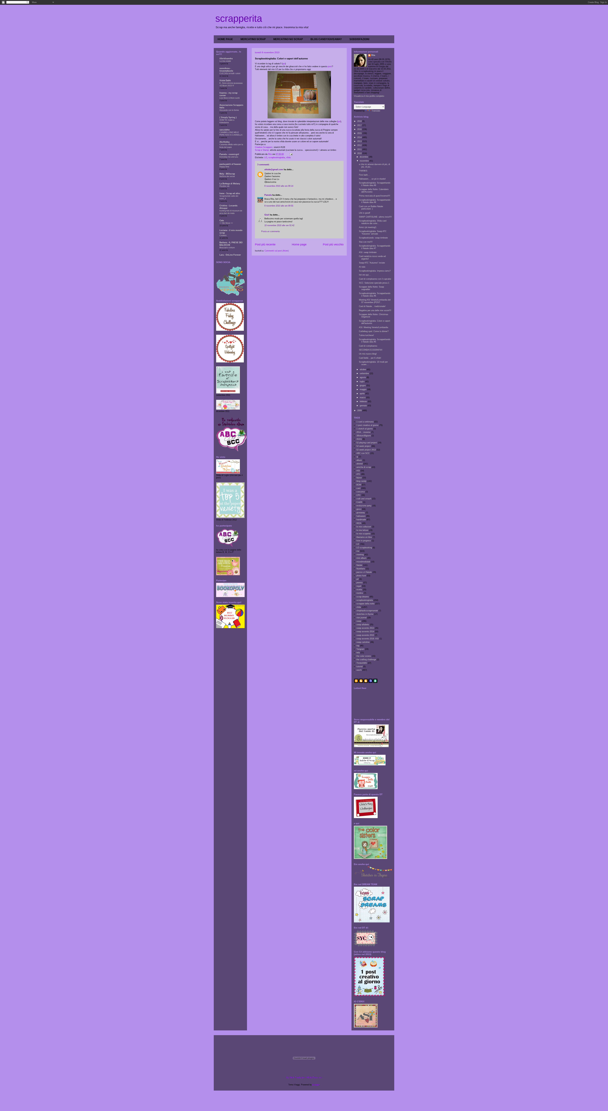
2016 (359, 129)
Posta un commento (270, 231)
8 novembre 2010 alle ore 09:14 (278, 186)
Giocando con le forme (229, 110)
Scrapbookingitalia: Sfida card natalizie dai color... (372, 222)
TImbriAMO (361, 663)
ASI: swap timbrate (368, 252)
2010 (359, 153)
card (358, 488)
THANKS (363, 171)
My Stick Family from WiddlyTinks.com (304, 1077)
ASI (358, 470)
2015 (359, 133)
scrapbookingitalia (276, 157)
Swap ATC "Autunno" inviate (372, 263)
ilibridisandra (226, 58)
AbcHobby (224, 142)
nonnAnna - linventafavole (226, 69)
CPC (358, 495)
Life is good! (364, 213)
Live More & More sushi (229, 98)
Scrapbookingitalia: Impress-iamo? (375, 271)
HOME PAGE (225, 39)
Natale (359, 565)
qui (283, 63)
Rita (373, 55)
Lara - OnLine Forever (230, 255)
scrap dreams (362, 596)
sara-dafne (224, 130)
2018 (359, 121)
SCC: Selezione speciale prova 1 (374, 283)
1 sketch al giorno (364, 428)
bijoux (359, 477)
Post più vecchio (333, 244)
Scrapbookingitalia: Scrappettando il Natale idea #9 (374, 184)
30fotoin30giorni (363, 435)
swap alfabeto (362, 624)
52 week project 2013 (366, 450)
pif (357, 579)
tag (357, 645)
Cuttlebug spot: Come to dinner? (374, 331)
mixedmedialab (363, 561)
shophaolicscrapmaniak (367, 610)
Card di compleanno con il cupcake (375, 279)
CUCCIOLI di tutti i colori (229, 73)
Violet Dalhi (225, 80)
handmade (361, 519)
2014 (359, 137)
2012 (359, 145)
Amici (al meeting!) (367, 227)
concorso (360, 492)
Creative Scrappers (263, 147)
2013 (359, 141)
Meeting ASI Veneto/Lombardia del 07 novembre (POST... (375, 301)
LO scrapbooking (364, 547)
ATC (358, 474)
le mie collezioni (363, 526)
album (359, 460)
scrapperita (238, 18)
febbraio (364, 401)
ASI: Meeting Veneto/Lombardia (373, 327)
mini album (361, 558)
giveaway (360, 512)
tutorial (359, 666)
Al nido (362, 267)
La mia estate (225, 61)
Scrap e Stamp (262, 150)
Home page (299, 244)
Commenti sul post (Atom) (277, 251)
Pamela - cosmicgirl (229, 154)
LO (265, 157)
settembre (365, 373)
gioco (358, 509)
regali (358, 586)
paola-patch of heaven (230, 164)
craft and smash (363, 498)
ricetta (359, 589)
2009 (359, 410)
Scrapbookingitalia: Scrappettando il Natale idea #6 (374, 294)
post (330, 66)
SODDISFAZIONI (359, 39)
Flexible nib (224, 186)
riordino (359, 593)
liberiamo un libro (364, 537)
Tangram (360, 649)
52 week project (363, 446)
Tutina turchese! (366, 335)
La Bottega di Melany (229, 183)
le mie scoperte (363, 533)
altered (359, 463)
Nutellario (360, 568)
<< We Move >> (226, 223)
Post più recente (265, 244)
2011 (359, 149)
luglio (362, 381)
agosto (363, 377)
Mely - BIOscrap (227, 174)
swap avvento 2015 (365, 635)
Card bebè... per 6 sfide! (370, 358)
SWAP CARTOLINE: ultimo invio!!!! (375, 217)
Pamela (268, 195)
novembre (364, 161)
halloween (360, 516)
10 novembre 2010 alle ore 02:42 (279, 225)
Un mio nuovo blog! (368, 354)
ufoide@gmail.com (273, 169)
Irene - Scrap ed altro (229, 193)
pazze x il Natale (364, 572)
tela (358, 652)
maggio (363, 389)
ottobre (363, 369)
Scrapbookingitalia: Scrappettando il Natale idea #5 (374, 340)
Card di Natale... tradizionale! (372, 306)
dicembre (364, 157)
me (357, 551)
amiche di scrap (363, 467)
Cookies (223, 235)
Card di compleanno (368, 346)
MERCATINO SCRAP (253, 39)
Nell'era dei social (227, 176)
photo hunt (361, 575)
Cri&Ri (359, 502)
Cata (221, 220)
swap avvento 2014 (365, 631)
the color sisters (363, 656)
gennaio (363, 405)
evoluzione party (363, 505)
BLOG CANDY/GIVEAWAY (326, 39)
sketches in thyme (364, 614)
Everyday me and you (228, 157)
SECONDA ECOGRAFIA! (370, 350)
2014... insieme (363, 432)
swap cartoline (363, 642)
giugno (363, 385)
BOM (358, 485)
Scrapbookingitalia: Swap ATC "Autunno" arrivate (372, 232)
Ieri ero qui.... (365, 275)
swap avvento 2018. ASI (367, 638)
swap (358, 621)
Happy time (224, 167)
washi (359, 670)
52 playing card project (366, 442)
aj (357, 457)
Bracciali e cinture (227, 248)
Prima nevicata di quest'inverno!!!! (374, 196)
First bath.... (364, 175)
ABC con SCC (363, 453)
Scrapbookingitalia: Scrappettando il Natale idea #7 (374, 247)
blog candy (361, 481)
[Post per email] (290, 154)
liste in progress (363, 540)
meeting (360, 554)
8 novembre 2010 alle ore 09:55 (278, 206)
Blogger (315, 1084)
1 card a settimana (365, 422)
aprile (362, 393)
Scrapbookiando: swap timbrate (373, 238)
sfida (288, 157)
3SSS (359, 439)
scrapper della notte (365, 603)
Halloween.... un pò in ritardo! (372, 179)
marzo (363, 397)
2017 (359, 125)
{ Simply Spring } (228, 117)
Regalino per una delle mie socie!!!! (375, 310)
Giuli (266, 215)
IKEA (358, 523)
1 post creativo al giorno (367, 425)
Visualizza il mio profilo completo (369, 96)
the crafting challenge (366, 659)
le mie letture (362, 530)
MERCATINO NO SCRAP (288, 39)
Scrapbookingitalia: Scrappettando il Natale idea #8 (374, 201)
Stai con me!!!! (366, 242)
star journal (361, 617)
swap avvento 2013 (365, 628)
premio (359, 582)
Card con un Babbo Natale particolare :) (371, 207)
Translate (376, 111)
